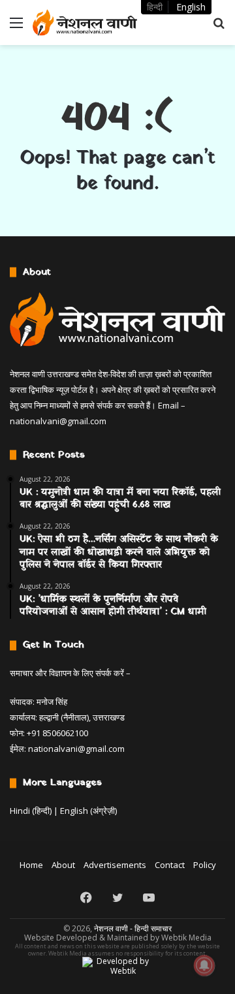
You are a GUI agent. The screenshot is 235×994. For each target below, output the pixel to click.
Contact (170, 865)
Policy (204, 865)
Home (31, 865)
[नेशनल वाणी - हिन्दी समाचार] (85, 22)
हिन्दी (155, 7)
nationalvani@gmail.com (58, 421)
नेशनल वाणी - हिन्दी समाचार (133, 928)
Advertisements (115, 865)
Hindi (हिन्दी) (31, 810)
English (191, 7)
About (63, 865)
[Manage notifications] (204, 965)
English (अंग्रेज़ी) (88, 810)
